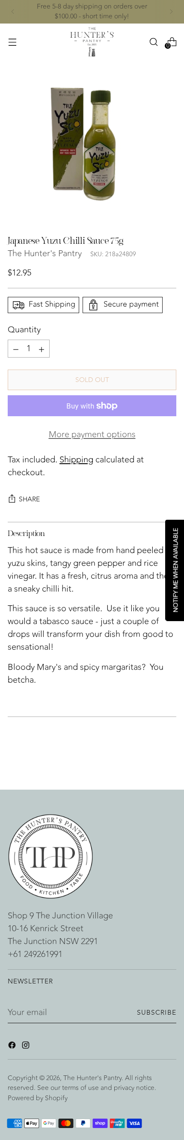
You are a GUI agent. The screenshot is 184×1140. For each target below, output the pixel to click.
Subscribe (157, 1012)
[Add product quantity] (16, 348)
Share (29, 499)
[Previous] (12, 12)
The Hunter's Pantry (45, 253)
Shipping (76, 459)
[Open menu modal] (12, 41)
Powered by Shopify (38, 1098)
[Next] (171, 12)
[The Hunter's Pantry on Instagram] (26, 1046)
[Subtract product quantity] (41, 348)
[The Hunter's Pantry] (92, 42)
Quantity (24, 329)
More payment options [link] (92, 434)
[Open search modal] (153, 41)
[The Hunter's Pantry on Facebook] (13, 1046)
